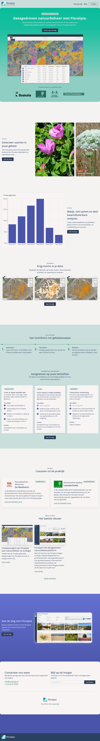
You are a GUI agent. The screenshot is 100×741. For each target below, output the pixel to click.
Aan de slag (78, 4)
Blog (85, 4)
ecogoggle (55, 704)
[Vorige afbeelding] (37, 149)
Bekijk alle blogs (50, 578)
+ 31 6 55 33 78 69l (11, 684)
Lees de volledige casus (13, 502)
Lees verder (6, 562)
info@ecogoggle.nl (12, 681)
